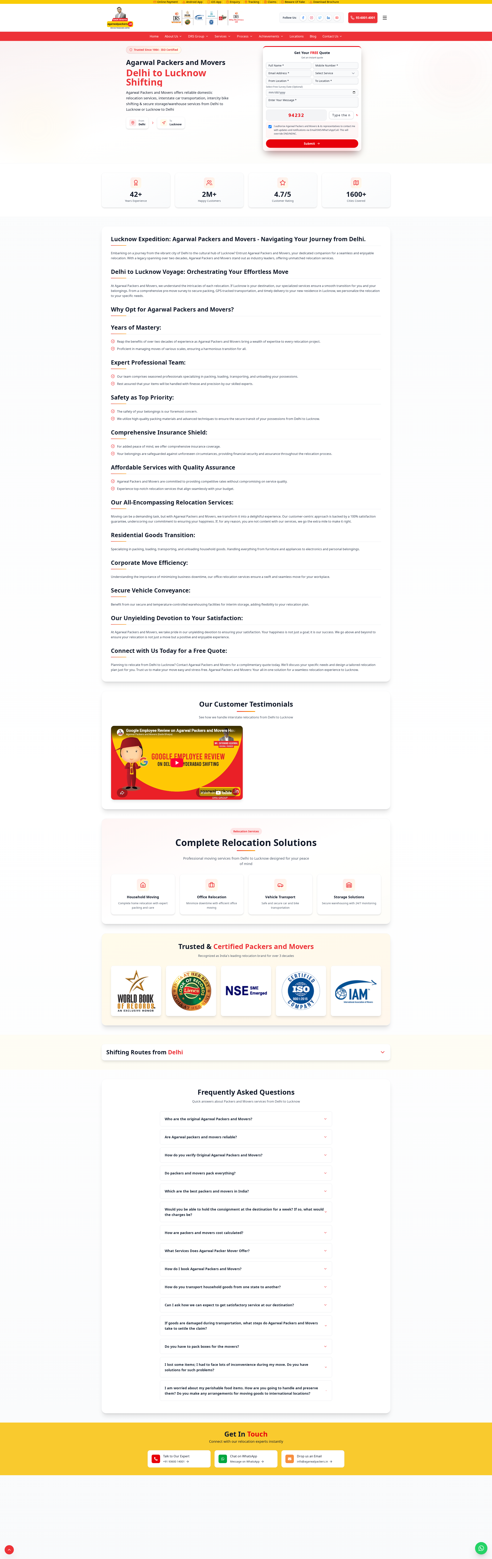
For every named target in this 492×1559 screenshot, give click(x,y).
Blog (313, 36)
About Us (171, 36)
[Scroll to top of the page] (9, 1549)
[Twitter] (320, 17)
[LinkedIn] (328, 17)
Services (221, 36)
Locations (297, 36)
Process (242, 36)
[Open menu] (385, 17)
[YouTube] (336, 17)
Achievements (269, 36)
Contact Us (330, 36)
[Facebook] (303, 17)
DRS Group (196, 36)
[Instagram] (311, 17)
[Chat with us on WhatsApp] (481, 1548)
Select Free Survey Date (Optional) (284, 86)
